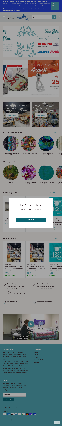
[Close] (49, 201)
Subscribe (31, 219)
